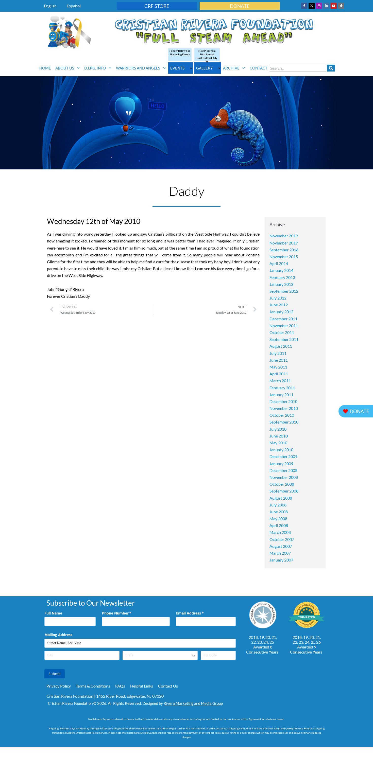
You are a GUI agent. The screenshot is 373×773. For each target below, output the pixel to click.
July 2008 (277, 504)
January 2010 (281, 449)
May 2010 (278, 442)
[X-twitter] (312, 6)
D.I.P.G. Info (95, 68)
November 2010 (283, 408)
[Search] (331, 68)
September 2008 (283, 490)
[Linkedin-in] (326, 6)
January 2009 (281, 463)
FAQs (120, 685)
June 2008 (278, 511)
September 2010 (283, 421)
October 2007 (281, 539)
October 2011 (281, 332)
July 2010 (277, 429)
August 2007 (280, 546)
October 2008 (281, 484)
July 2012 (277, 297)
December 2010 (283, 401)
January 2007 (281, 559)
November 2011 (283, 325)
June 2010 (278, 435)
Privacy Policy (58, 685)
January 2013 (281, 284)
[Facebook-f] (304, 6)
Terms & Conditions (93, 685)
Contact (258, 68)
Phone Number (124, 613)
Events (177, 68)
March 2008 (280, 532)
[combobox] (298, 68)
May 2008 (278, 518)
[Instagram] (319, 6)
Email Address (197, 613)
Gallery (204, 68)
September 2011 (283, 339)
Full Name (53, 613)
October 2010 (281, 415)
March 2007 (280, 553)
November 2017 (283, 242)
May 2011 (278, 366)
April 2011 (278, 373)
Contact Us (168, 685)
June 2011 (278, 360)
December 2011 (283, 318)
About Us (64, 68)
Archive (231, 68)
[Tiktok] (341, 6)
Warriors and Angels (138, 68)
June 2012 (278, 304)
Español (74, 5)
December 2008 (283, 470)
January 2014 (281, 270)
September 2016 (283, 249)
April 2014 (278, 263)
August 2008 (280, 498)
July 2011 (277, 353)
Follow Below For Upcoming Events (179, 52)
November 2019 (283, 235)
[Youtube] (334, 6)
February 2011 (282, 387)
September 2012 (283, 291)
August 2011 (280, 346)
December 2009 (283, 456)
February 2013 (282, 277)
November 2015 (283, 256)
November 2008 (283, 477)
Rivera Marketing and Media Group (193, 703)
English (50, 5)
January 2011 (281, 394)
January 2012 (281, 311)
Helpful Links (141, 685)
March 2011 (280, 380)
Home (45, 68)
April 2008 (278, 525)
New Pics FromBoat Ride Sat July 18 (207, 56)
